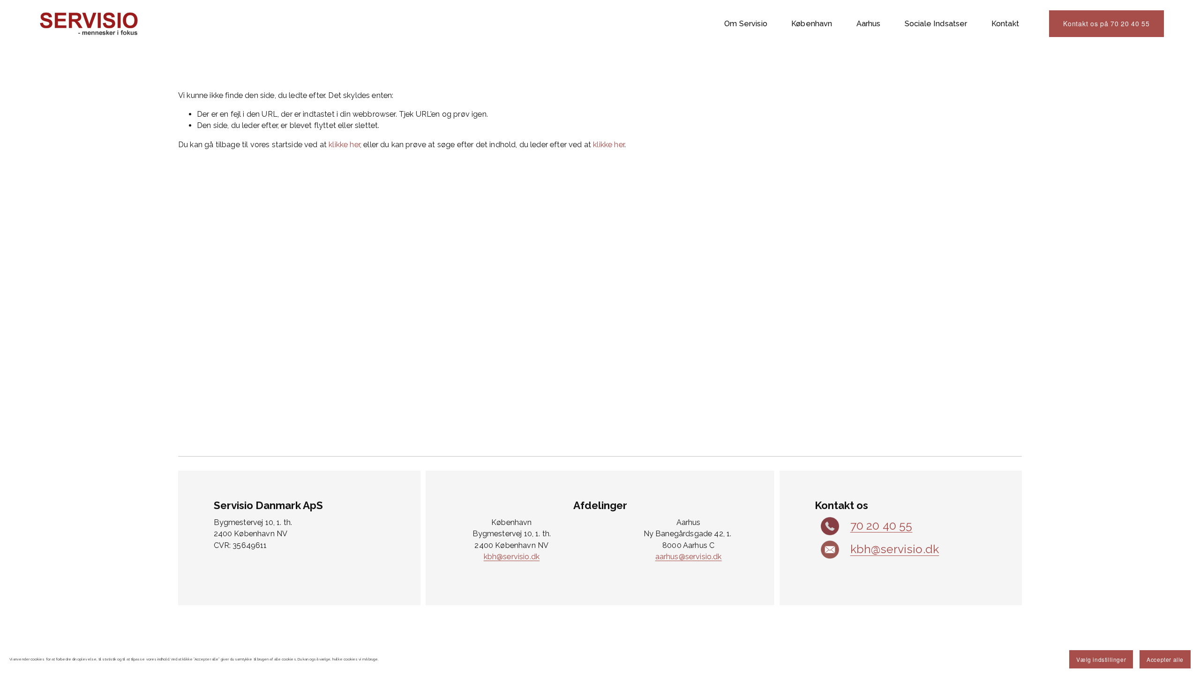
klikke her (344, 144)
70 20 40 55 (881, 525)
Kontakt (1005, 23)
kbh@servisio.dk (512, 556)
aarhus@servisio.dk (688, 556)
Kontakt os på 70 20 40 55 (1106, 23)
